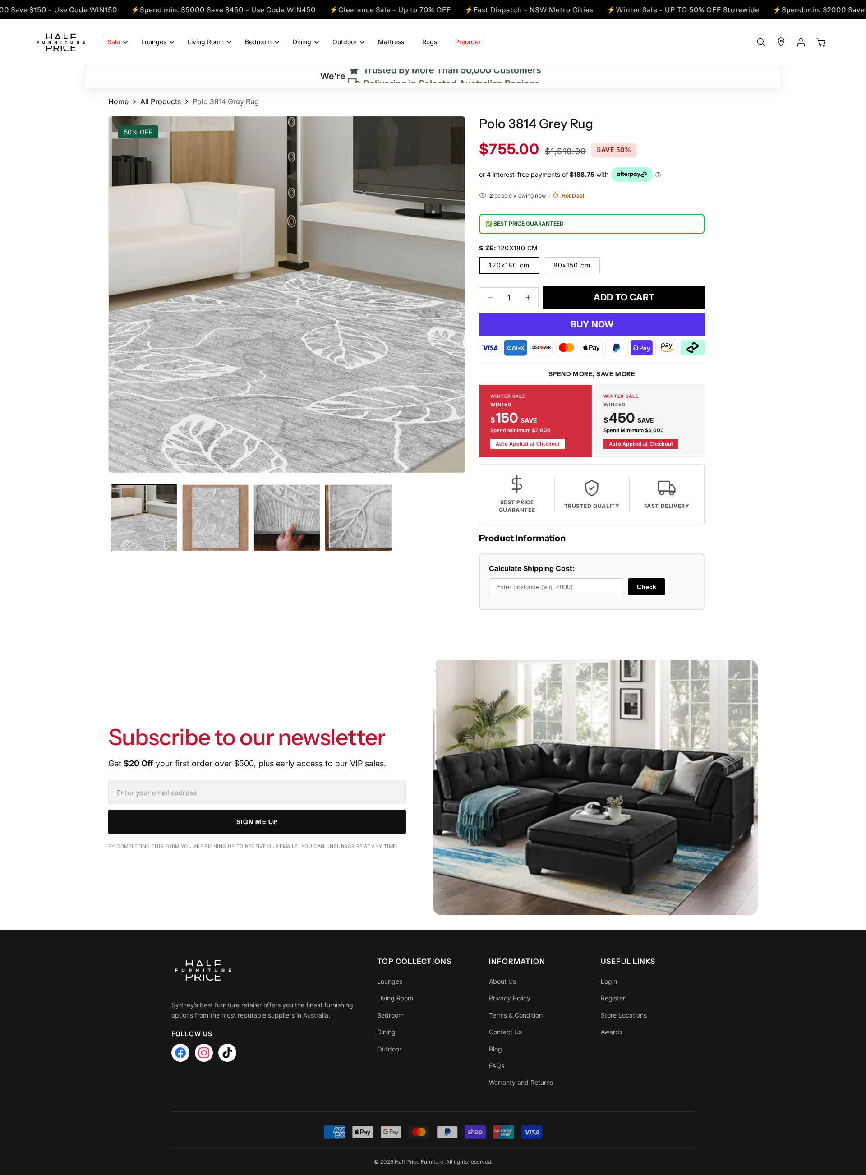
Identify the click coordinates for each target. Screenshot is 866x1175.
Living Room (395, 998)
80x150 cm (571, 264)
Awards (611, 1032)
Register (613, 998)
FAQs (496, 1065)
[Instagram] (204, 1053)
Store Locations (624, 1015)
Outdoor (389, 1049)
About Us (502, 981)
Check (646, 586)
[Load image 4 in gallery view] (358, 517)
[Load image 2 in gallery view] (215, 517)
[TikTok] (227, 1053)
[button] (115, 41)
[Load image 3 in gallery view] (286, 517)
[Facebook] (180, 1053)
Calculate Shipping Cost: (532, 568)
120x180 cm (509, 264)
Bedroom (390, 1015)
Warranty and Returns (521, 1082)
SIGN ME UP (257, 822)
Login (609, 981)
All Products (160, 101)
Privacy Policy (509, 998)
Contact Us (505, 1032)
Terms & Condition (516, 1015)
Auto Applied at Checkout (528, 443)
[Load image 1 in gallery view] (144, 517)
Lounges (389, 981)
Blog (495, 1049)
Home (118, 101)
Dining (386, 1032)
